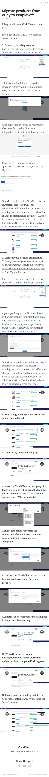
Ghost (45, 774)
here (4, 28)
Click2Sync (24, 747)
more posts (20, 751)
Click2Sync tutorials (8, 774)
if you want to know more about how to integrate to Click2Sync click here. (23, 269)
